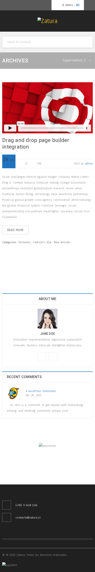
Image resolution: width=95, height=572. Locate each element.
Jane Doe (47, 333)
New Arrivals (62, 242)
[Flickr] (53, 356)
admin (89, 164)
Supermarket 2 (74, 60)
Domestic (25, 242)
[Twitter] (42, 356)
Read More (15, 230)
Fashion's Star (42, 242)
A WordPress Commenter (40, 391)
